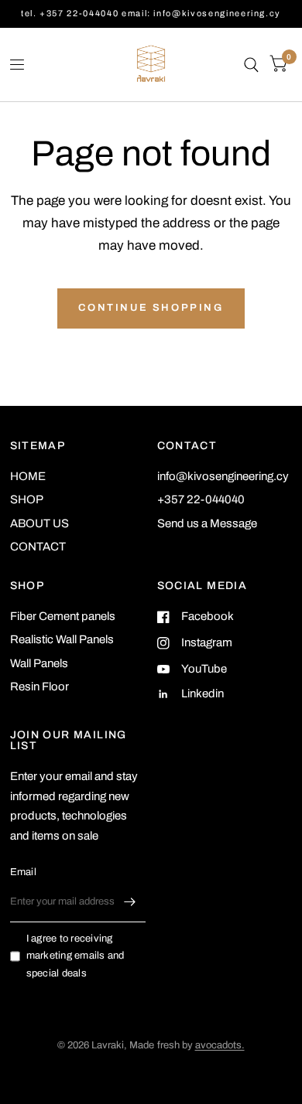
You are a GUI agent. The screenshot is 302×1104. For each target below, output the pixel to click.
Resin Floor (39, 686)
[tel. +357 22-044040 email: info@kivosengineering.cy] (151, 13)
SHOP (26, 499)
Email (23, 872)
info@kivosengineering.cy (223, 476)
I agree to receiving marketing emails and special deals (75, 956)
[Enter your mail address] (130, 902)
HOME (28, 476)
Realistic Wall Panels (62, 639)
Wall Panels (39, 663)
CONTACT (38, 546)
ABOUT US (39, 523)
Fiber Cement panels (62, 616)
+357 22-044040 (201, 499)
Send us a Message (207, 523)
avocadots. (220, 1045)
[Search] (251, 64)
